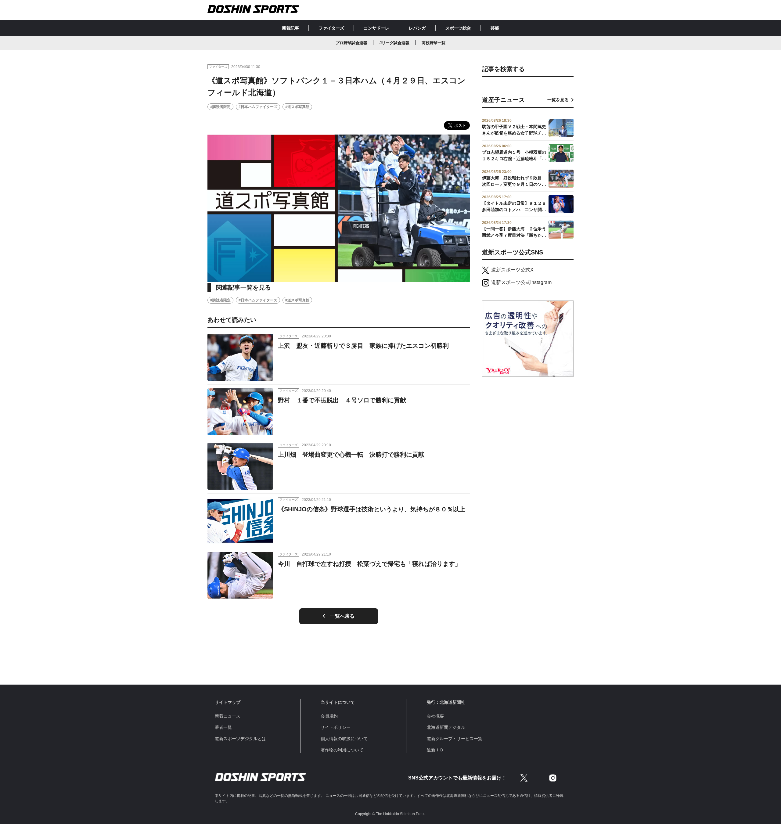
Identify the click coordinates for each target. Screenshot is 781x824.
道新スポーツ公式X (512, 269)
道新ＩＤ (435, 749)
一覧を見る (558, 100)
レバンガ (417, 28)
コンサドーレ (376, 28)
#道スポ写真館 (297, 107)
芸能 (495, 28)
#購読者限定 (220, 107)
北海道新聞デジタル (446, 727)
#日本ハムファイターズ (258, 107)
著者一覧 (223, 727)
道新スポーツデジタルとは (240, 738)
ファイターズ (331, 28)
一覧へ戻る (342, 616)
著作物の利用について (342, 749)
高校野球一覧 (433, 43)
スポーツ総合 (458, 28)
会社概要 (435, 716)
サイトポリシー (336, 727)
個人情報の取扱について (344, 738)
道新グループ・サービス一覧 (454, 738)
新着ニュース (227, 716)
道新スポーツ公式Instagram (521, 282)
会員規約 (329, 716)
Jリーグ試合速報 (394, 43)
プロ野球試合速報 (351, 43)
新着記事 (290, 28)
